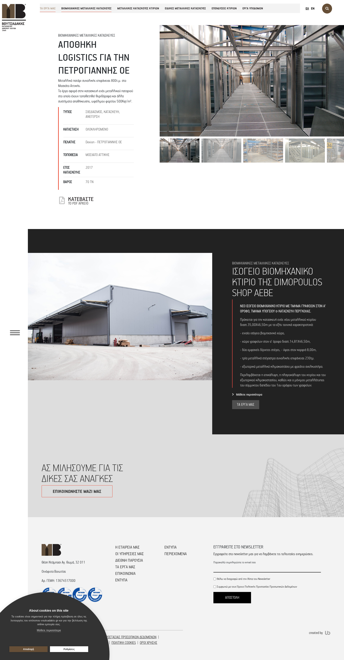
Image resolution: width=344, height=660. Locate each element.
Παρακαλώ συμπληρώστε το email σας (234, 562)
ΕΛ (307, 8)
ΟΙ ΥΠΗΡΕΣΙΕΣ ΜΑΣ (129, 553)
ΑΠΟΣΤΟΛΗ (232, 597)
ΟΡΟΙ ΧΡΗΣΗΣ (148, 643)
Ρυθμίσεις (69, 649)
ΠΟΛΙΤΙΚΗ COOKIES (123, 643)
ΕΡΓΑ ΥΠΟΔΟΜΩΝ (252, 8)
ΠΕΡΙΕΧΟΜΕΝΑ (175, 553)
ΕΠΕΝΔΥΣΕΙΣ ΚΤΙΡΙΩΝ (224, 8)
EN (313, 8)
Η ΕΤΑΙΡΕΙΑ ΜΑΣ (127, 547)
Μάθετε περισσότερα (249, 394)
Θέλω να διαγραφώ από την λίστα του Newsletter (243, 579)
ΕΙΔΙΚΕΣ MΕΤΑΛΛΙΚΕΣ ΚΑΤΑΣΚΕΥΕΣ (185, 8)
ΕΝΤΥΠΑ (121, 580)
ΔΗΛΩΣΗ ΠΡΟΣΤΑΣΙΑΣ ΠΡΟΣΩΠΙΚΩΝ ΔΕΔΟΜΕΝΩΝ (124, 637)
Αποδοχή (28, 649)
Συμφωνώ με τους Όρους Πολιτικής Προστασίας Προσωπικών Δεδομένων (257, 586)
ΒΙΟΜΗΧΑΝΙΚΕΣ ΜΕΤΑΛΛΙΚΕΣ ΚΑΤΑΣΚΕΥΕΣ (86, 8)
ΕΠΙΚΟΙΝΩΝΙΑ (125, 573)
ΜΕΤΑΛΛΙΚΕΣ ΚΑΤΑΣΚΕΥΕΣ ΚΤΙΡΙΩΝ (138, 8)
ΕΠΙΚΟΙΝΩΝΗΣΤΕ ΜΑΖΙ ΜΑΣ (77, 491)
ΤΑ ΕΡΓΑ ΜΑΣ (48, 8)
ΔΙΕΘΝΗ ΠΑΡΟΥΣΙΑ (129, 560)
